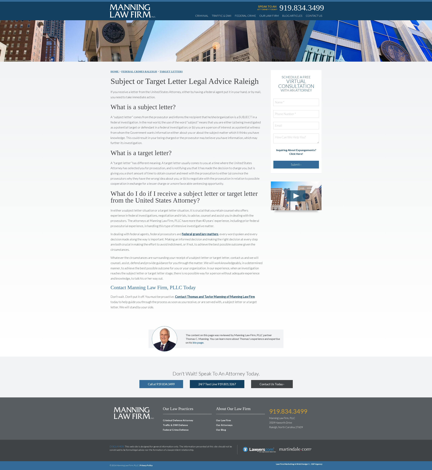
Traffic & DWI (221, 15)
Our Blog (221, 429)
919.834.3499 (301, 8)
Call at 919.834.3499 (161, 384)
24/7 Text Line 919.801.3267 (217, 384)
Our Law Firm (269, 15)
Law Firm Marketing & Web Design (292, 464)
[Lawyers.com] (259, 446)
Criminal (201, 15)
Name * (279, 102)
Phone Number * (285, 114)
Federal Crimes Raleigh (139, 71)
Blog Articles (292, 15)
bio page (198, 342)
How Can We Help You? (290, 137)
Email (278, 125)
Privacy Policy (146, 465)
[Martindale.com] (295, 446)
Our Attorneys (224, 425)
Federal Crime (245, 15)
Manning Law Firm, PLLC (134, 413)
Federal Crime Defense (175, 429)
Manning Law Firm (133, 11)
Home (115, 71)
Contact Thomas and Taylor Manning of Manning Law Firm (215, 296)
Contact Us (314, 15)
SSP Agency (316, 464)
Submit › (296, 164)
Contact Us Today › (272, 384)
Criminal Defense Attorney (178, 420)
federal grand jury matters (200, 234)
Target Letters (171, 71)
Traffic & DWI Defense (175, 425)
